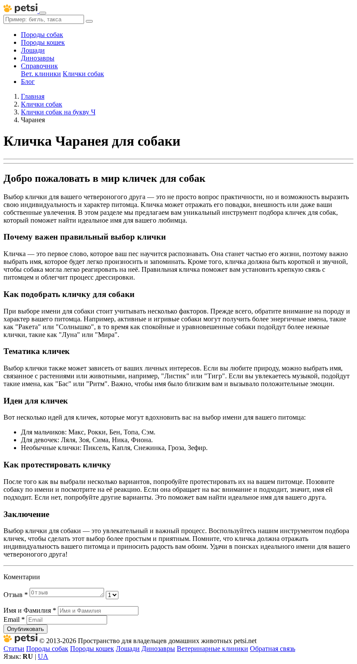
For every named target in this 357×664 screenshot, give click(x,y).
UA (43, 656)
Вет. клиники (41, 73)
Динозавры (37, 58)
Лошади (33, 50)
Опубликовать (25, 629)
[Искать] (89, 21)
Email (14, 619)
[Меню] (42, 13)
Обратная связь (272, 648)
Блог (28, 81)
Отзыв (15, 594)
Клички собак (83, 73)
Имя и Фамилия (29, 610)
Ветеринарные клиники (212, 648)
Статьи (13, 648)
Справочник (39, 66)
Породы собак (42, 34)
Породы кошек (43, 42)
